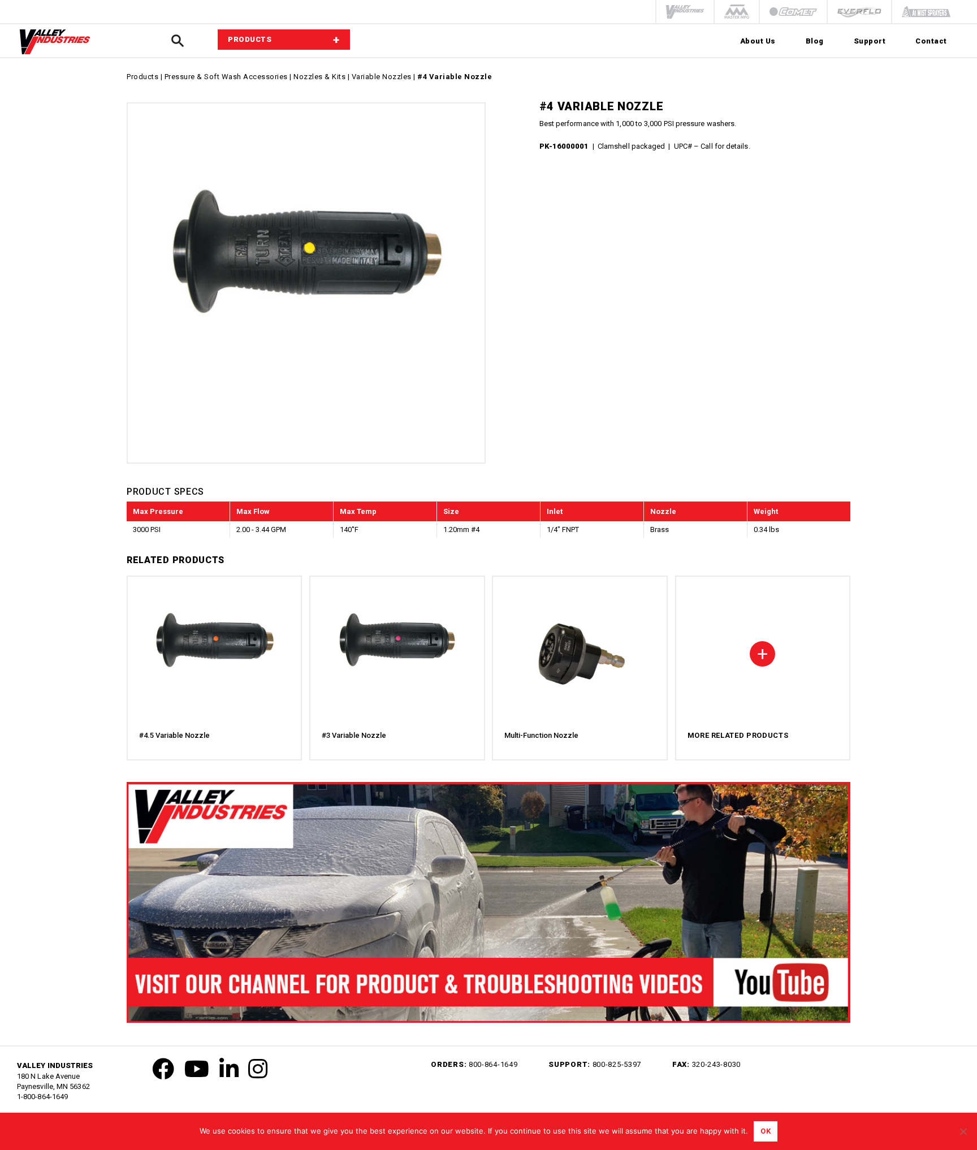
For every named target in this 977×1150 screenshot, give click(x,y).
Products (142, 76)
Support (870, 41)
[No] (963, 1131)
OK (765, 1131)
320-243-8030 (716, 1064)
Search (177, 41)
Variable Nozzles (382, 76)
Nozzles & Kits (319, 76)
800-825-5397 (617, 1064)
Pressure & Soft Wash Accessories (226, 76)
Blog (815, 41)
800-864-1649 (493, 1064)
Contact (931, 41)
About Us (758, 41)
